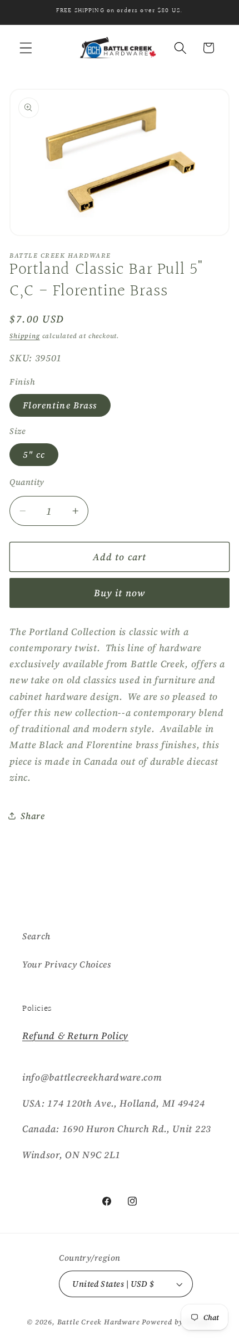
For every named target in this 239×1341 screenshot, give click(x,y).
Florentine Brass (60, 405)
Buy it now (120, 593)
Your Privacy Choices (66, 964)
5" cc (34, 454)
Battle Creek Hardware (98, 1322)
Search (36, 936)
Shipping (24, 335)
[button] (26, 48)
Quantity (26, 482)
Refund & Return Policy (75, 1035)
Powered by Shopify (177, 1322)
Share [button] (32, 816)
